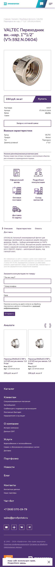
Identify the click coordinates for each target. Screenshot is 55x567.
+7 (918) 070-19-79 (15, 509)
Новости (9, 467)
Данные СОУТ (9, 431)
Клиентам (10, 397)
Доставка (7, 451)
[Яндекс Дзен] (14, 527)
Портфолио (11, 458)
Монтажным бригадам (12, 412)
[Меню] (50, 4)
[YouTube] (6, 527)
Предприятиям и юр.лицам (14, 416)
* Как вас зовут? (9, 277)
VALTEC (48, 113)
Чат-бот (9, 501)
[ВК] (21, 527)
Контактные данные (12, 489)
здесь (22, 563)
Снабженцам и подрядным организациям (20, 409)
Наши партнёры (10, 493)
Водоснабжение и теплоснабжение (17, 443)
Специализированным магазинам (17, 401)
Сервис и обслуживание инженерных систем (21, 447)
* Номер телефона (10, 286)
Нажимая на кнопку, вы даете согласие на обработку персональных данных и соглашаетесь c (22, 306)
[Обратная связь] (41, 4)
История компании (11, 428)
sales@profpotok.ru (16, 518)
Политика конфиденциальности (16, 544)
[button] (45, 325)
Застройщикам (9, 405)
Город (6, 295)
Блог (7, 475)
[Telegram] (29, 527)
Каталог (9, 389)
